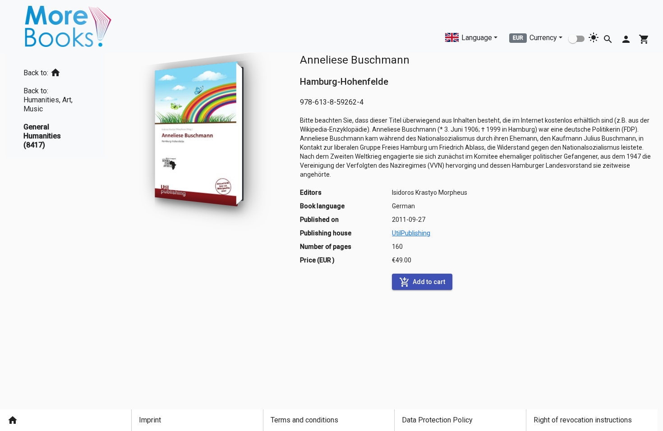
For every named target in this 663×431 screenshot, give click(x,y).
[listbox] (55, 105)
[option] (55, 71)
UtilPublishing (411, 233)
